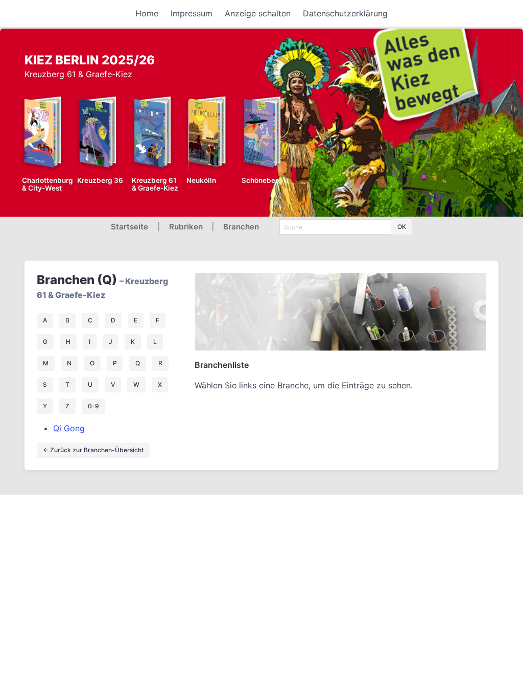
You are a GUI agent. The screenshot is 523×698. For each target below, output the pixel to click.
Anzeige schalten (258, 13)
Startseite (129, 226)
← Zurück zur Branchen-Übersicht (93, 450)
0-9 (93, 406)
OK (401, 226)
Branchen (241, 226)
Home (146, 13)
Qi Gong (69, 428)
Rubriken (186, 226)
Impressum (191, 13)
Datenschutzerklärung (345, 13)
